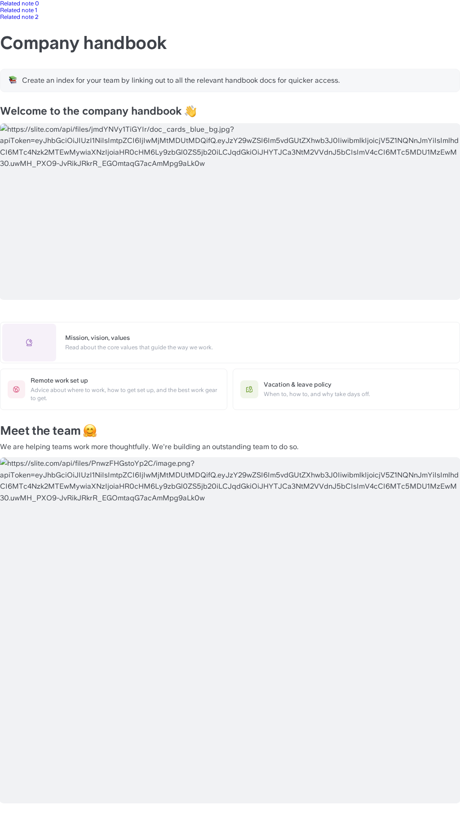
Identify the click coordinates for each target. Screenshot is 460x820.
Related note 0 (19, 3)
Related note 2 (19, 16)
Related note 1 (18, 10)
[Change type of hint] (13, 80)
